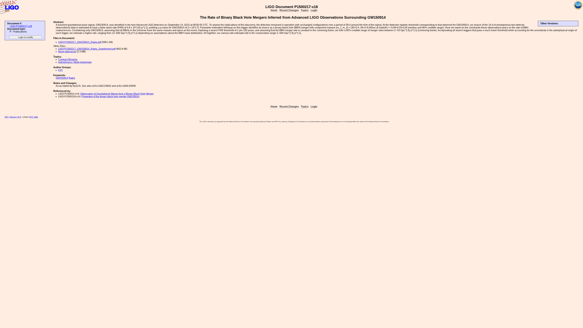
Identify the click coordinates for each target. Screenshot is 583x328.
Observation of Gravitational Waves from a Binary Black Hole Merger (117, 93)
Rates (72, 78)
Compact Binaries (67, 59)
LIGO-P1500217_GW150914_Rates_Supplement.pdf (87, 49)
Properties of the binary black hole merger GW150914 (110, 96)
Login (314, 10)
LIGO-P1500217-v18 (21, 26)
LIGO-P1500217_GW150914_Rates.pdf (79, 42)
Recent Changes (289, 10)
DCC (7, 117)
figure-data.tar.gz (67, 51)
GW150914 (62, 78)
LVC (60, 70)
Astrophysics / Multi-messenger (75, 62)
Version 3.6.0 (15, 117)
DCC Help (33, 117)
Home (274, 10)
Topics (305, 10)
